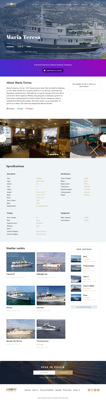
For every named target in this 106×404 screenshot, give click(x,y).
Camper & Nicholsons (42, 277)
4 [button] (54, 154)
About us (35, 390)
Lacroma (40, 307)
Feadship (8, 310)
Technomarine (89, 266)
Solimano (10, 46)
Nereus (9, 307)
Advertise (28, 390)
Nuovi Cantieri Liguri (11, 277)
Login (97, 4)
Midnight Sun (42, 274)
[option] (35, 138)
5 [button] (55, 154)
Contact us (76, 390)
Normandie (9, 344)
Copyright (58, 390)
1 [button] (48, 154)
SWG (85, 256)
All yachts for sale (84, 307)
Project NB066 (88, 286)
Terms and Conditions (47, 390)
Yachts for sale (48, 4)
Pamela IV (10, 274)
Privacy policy (67, 390)
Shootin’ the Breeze (14, 341)
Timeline (84, 4)
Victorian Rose (43, 341)
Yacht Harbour (11, 5)
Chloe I (86, 276)
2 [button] (50, 154)
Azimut (85, 261)
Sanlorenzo (86, 281)
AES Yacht (85, 290)
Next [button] (103, 138)
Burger (38, 347)
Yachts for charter (64, 4)
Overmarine (86, 270)
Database (35, 4)
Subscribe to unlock (54, 70)
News (76, 4)
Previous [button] (3, 138)
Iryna (85, 295)
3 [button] (52, 154)
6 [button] (57, 154)
